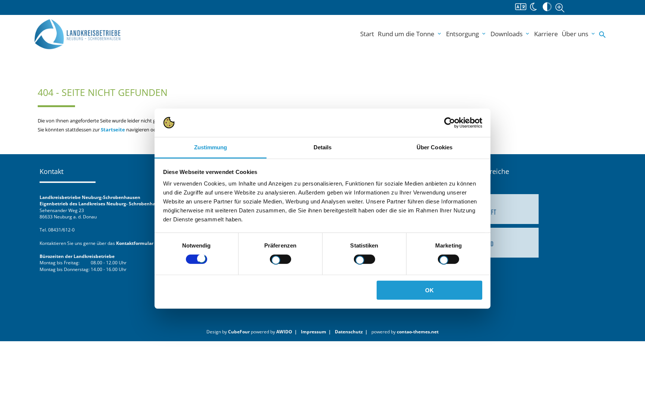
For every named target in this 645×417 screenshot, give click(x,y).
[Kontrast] (547, 6)
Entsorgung (466, 33)
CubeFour (239, 331)
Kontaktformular (134, 243)
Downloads (510, 33)
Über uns (579, 33)
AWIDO (284, 331)
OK (429, 290)
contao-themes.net (418, 331)
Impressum (313, 331)
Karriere (546, 33)
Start (367, 33)
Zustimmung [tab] (210, 147)
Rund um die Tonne (410, 33)
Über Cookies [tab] (434, 147)
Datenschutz (349, 331)
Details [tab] (323, 147)
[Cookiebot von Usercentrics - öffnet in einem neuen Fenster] (449, 122)
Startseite (113, 129)
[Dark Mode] (533, 6)
